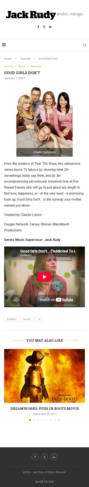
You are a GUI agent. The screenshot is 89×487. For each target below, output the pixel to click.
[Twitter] (44, 26)
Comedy (25, 58)
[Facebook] (38, 26)
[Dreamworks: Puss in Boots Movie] (44, 376)
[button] (7, 384)
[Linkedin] (50, 26)
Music (27, 319)
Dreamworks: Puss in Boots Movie (44, 408)
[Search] (85, 45)
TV (39, 319)
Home (7, 58)
